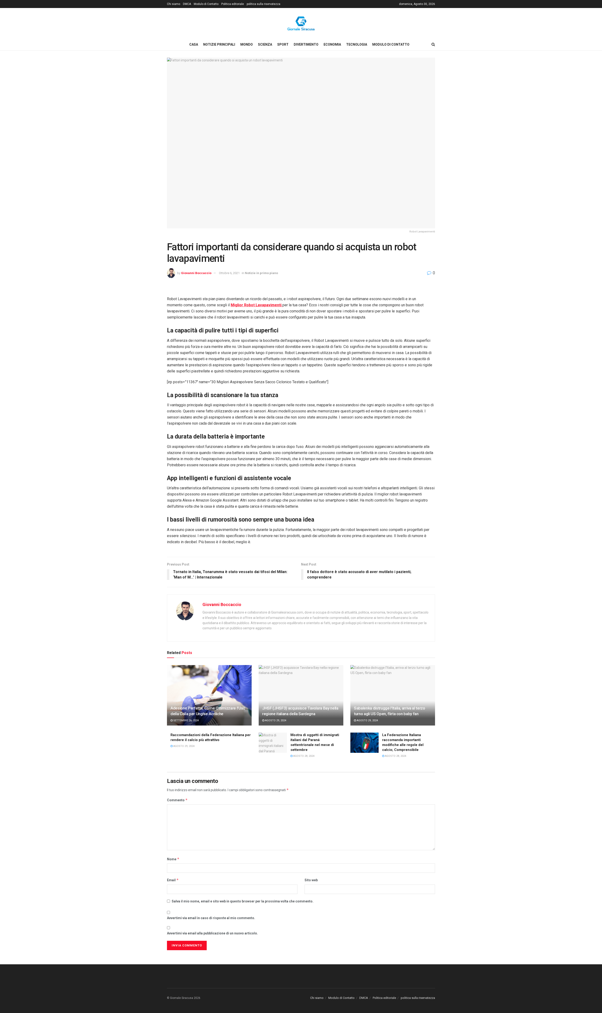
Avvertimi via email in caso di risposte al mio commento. (211, 918)
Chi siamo (173, 4)
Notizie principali (219, 44)
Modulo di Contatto (206, 4)
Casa (193, 44)
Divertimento (306, 44)
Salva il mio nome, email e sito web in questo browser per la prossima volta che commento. (242, 901)
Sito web (311, 880)
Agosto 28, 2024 (303, 756)
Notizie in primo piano (261, 273)
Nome (173, 859)
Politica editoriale (232, 4)
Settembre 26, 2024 (186, 720)
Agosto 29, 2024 (275, 720)
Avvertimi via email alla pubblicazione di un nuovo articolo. (212, 933)
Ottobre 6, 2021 (229, 273)
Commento (177, 800)
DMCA (187, 4)
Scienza (265, 44)
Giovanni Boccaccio (196, 273)
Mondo (246, 44)
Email (173, 880)
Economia (332, 44)
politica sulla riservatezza (263, 4)
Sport (283, 44)
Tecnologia (356, 44)
